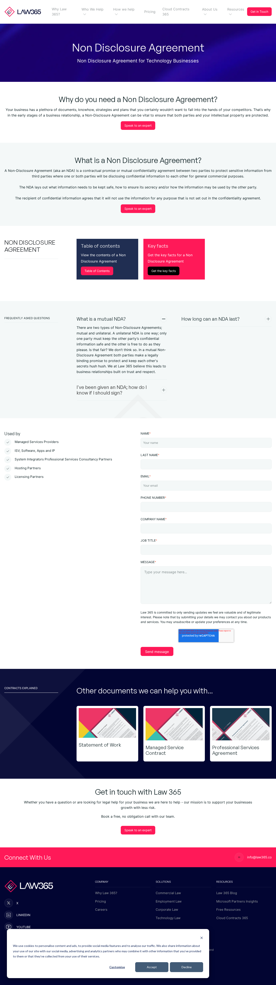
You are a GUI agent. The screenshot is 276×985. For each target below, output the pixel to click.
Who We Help (93, 9)
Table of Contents (97, 271)
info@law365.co (259, 857)
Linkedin (23, 915)
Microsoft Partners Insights (237, 901)
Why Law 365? (59, 11)
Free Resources (228, 909)
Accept (152, 967)
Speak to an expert (138, 125)
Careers (101, 909)
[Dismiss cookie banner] (201, 937)
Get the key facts (163, 271)
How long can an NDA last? (210, 319)
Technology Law (168, 918)
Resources (235, 9)
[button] (84, 14)
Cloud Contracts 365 (175, 11)
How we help (124, 9)
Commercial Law (168, 893)
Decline (187, 967)
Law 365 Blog (226, 893)
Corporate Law (167, 909)
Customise (117, 967)
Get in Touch (259, 11)
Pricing (149, 11)
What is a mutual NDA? (101, 319)
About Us (209, 9)
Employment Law (169, 901)
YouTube (23, 927)
